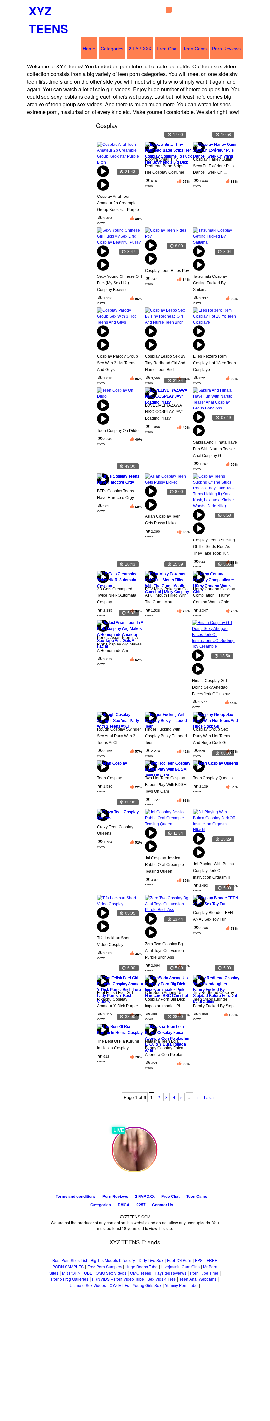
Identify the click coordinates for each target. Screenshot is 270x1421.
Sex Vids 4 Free (162, 1279)
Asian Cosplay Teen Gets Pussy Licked (163, 519)
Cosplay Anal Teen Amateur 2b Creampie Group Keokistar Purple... (119, 203)
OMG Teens (140, 1273)
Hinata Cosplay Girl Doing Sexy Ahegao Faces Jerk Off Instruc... (212, 687)
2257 (141, 1205)
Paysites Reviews (170, 1273)
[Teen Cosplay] (119, 767)
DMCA (124, 1205)
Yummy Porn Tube (181, 1285)
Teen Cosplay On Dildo (118, 430)
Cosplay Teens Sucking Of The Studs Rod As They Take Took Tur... (214, 547)
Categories (112, 48)
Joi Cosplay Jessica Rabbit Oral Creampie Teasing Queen (164, 865)
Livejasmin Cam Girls (180, 1266)
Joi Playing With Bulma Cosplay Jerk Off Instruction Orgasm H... (213, 871)
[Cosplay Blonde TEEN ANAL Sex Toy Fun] (215, 901)
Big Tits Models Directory (113, 1260)
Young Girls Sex (147, 1285)
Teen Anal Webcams (197, 1279)
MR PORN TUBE (77, 1273)
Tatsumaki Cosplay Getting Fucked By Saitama (210, 283)
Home (89, 48)
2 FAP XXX (140, 48)
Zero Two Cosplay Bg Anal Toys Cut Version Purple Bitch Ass (164, 951)
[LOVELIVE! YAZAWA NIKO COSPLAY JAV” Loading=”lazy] (167, 394)
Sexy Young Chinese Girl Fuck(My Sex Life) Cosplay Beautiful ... (119, 283)
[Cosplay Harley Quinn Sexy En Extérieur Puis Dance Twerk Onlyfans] (215, 148)
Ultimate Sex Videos (88, 1285)
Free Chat (167, 48)
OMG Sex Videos (111, 1273)
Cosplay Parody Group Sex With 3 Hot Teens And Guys (117, 363)
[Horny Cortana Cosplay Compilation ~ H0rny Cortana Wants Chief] (215, 578)
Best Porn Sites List (69, 1260)
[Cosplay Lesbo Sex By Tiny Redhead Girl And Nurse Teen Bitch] (167, 336)
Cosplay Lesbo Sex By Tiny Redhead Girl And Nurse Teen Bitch (165, 363)
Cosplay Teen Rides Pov (167, 270)
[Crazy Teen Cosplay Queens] (119, 816)
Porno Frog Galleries (69, 1279)
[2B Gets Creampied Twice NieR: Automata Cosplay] (119, 578)
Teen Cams (195, 48)
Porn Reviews (226, 48)
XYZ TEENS (48, 19)
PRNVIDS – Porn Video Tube (118, 1279)
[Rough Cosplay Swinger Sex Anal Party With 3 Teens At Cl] (119, 718)
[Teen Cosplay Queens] (215, 767)
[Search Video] (169, 10)
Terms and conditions (76, 1196)
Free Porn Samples (104, 1266)
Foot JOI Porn (179, 1260)
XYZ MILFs (119, 1285)
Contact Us (162, 1205)
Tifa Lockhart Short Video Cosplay (114, 941)
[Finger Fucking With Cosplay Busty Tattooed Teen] (167, 718)
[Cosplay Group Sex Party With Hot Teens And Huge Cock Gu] (215, 718)
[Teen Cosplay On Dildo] (119, 410)
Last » (209, 1097)
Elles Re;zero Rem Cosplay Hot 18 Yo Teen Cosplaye (214, 363)
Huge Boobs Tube (141, 1266)
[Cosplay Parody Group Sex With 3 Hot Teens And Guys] (119, 336)
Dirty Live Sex (151, 1260)
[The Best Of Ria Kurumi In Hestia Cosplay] (119, 1030)
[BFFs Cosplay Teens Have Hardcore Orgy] (119, 480)
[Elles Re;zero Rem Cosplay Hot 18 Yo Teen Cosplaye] (215, 336)
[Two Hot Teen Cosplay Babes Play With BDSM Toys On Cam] (167, 767)
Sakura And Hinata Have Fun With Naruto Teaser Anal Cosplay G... (215, 449)
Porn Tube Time (204, 1273)
